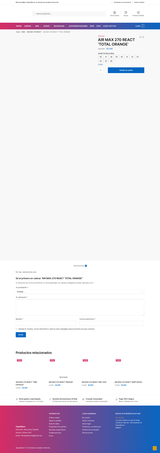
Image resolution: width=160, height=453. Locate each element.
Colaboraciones (55, 433)
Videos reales (54, 418)
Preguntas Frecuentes (57, 427)
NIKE (23, 32)
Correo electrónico (88, 319)
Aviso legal (86, 424)
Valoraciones (78, 266)
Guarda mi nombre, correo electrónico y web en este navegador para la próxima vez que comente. (56, 329)
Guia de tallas (54, 424)
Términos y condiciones (91, 427)
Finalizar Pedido (138, 15)
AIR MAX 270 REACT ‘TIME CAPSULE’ (26, 383)
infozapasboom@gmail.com (31, 436)
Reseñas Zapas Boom (57, 430)
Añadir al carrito (126, 70)
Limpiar (100, 64)
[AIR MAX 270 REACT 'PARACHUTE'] (140, 37)
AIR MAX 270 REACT (34, 32)
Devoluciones (87, 433)
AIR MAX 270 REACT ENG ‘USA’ (94, 382)
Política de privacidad (90, 430)
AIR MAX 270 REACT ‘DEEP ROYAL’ (128, 382)
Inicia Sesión (114, 15)
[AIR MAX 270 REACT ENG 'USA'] (143, 37)
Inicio (18, 32)
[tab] (80, 264)
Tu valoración (21, 297)
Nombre (19, 319)
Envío (51, 436)
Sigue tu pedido (55, 421)
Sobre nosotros (88, 421)
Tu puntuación (22, 287)
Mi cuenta (86, 418)
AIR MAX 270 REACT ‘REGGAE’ (61, 382)
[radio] (100, 56)
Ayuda (126, 15)
